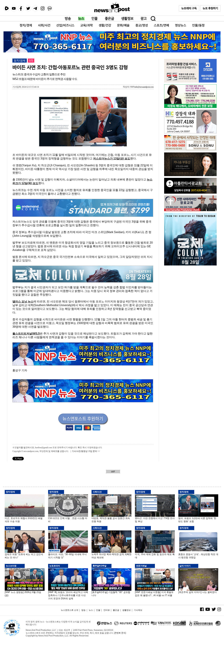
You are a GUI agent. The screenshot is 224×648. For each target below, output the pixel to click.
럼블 (7, 8)
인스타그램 (42, 8)
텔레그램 (35, 8)
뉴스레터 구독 (189, 8)
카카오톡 (50, 8)
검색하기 (153, 18)
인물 (95, 18)
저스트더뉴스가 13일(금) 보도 (111, 158)
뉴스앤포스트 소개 (69, 610)
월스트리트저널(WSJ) (26, 333)
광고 (144, 18)
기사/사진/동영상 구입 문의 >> (86, 451)
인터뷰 (106, 610)
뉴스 (81, 18)
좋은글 (109, 18)
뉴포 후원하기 (210, 8)
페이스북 (21, 8)
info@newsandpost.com (143, 87)
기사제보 (138, 610)
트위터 (28, 8)
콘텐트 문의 (119, 633)
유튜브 (14, 8)
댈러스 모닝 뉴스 (22, 301)
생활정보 (127, 18)
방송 (68, 18)
